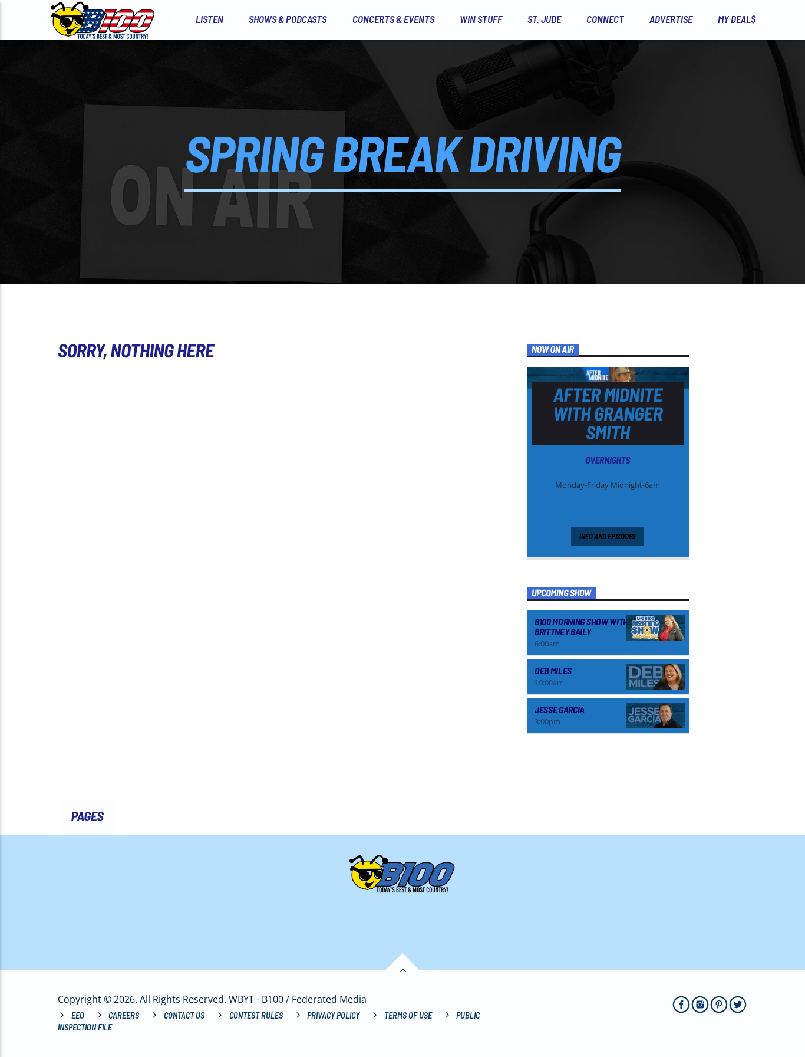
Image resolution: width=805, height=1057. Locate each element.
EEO (77, 1015)
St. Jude (544, 19)
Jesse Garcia (560, 709)
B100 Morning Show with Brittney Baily (581, 627)
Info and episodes (607, 536)
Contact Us (184, 1015)
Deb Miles (553, 670)
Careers (123, 1015)
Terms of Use (408, 1015)
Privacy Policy (333, 1015)
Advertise (670, 19)
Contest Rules (256, 1015)
